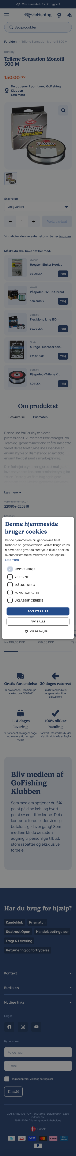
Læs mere (12, 559)
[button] (38, 631)
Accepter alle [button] (38, 611)
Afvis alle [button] (38, 621)
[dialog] (38, 578)
